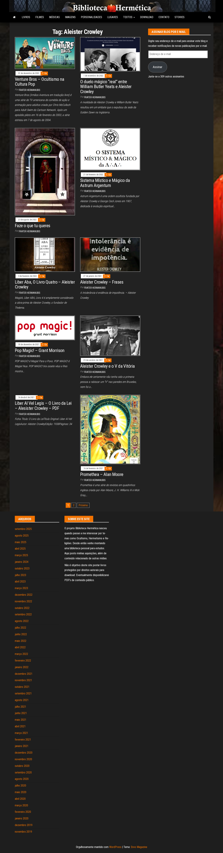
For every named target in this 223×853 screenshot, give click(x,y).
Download (146, 17)
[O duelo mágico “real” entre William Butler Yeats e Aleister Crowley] (110, 54)
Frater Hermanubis (29, 90)
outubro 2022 (22, 608)
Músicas (54, 17)
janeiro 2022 (21, 667)
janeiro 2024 (21, 562)
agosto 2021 (22, 700)
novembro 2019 (23, 831)
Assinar (157, 67)
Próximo (83, 505)
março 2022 (21, 654)
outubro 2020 (22, 766)
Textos (128, 17)
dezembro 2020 (23, 752)
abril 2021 (20, 726)
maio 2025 (20, 542)
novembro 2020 (23, 759)
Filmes (39, 17)
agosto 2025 (22, 535)
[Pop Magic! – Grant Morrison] (45, 327)
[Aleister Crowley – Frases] (110, 254)
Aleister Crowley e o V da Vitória (107, 366)
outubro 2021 (22, 686)
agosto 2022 (22, 621)
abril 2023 (20, 581)
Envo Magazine (139, 847)
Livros (26, 17)
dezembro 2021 (23, 673)
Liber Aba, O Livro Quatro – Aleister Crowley (45, 284)
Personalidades (91, 17)
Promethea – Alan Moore (101, 474)
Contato (164, 17)
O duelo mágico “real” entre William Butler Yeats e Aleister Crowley (106, 86)
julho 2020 (20, 785)
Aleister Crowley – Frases (101, 282)
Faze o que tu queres (32, 225)
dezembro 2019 (23, 825)
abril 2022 (20, 647)
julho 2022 (20, 627)
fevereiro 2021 (23, 739)
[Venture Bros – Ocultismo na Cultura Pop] (45, 52)
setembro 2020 (23, 772)
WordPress (115, 847)
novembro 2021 (23, 680)
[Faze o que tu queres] (45, 171)
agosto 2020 (22, 779)
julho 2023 (20, 575)
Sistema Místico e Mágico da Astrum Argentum (105, 183)
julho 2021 (20, 706)
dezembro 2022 (23, 594)
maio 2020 (20, 792)
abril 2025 (20, 548)
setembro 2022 (23, 614)
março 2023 (21, 588)
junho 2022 (21, 634)
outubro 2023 (22, 568)
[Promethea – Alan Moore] (110, 429)
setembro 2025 (23, 529)
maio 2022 (20, 641)
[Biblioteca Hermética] (14, 17)
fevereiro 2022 (23, 660)
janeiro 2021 (21, 746)
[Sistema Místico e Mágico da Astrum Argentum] (110, 148)
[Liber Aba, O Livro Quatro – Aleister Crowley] (45, 254)
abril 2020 (20, 798)
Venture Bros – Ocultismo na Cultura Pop (39, 82)
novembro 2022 (23, 601)
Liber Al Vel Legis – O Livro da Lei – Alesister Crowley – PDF (43, 406)
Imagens (70, 17)
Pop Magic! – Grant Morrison (39, 350)
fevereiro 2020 (23, 811)
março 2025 (21, 555)
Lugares (112, 17)
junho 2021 (21, 713)
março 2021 (21, 733)
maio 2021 (20, 719)
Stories (179, 17)
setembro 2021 (23, 693)
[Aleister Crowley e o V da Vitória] (110, 335)
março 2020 (21, 805)
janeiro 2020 (21, 818)
